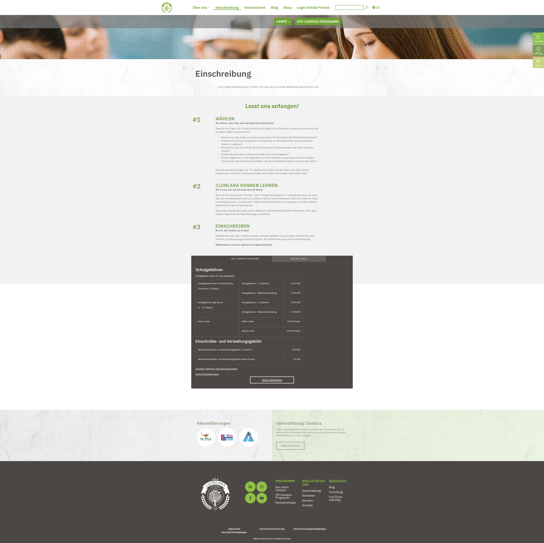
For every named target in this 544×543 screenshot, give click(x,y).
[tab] (245, 259)
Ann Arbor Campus (282, 488)
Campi (281, 21)
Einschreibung (227, 7)
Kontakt (307, 505)
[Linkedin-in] (250, 486)
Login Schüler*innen (313, 7)
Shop (287, 7)
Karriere (307, 500)
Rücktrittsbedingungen (207, 374)
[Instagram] (261, 486)
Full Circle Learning (335, 498)
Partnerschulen (285, 503)
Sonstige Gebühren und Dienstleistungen (216, 368)
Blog (274, 7)
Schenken (308, 495)
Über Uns (200, 7)
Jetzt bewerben (272, 380)
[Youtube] (261, 498)
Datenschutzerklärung (272, 528)
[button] (290, 446)
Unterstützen (254, 7)
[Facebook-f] (250, 498)
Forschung (336, 492)
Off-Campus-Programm (318, 21)
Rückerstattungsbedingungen (310, 528)
